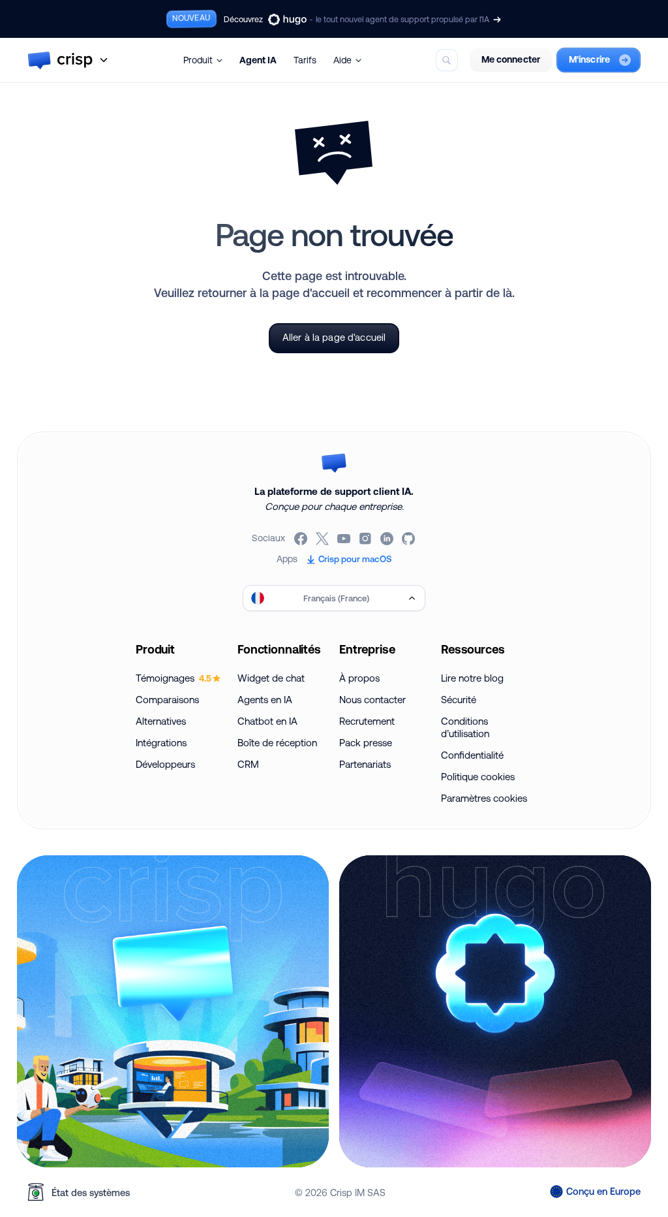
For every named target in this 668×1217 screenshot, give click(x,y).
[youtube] (344, 538)
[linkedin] (387, 538)
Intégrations (161, 742)
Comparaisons (167, 699)
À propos (359, 678)
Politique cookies (478, 776)
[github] (409, 538)
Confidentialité (472, 755)
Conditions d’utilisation (465, 727)
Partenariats (365, 764)
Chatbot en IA (267, 721)
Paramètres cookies (484, 798)
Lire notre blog (472, 678)
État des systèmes (91, 1192)
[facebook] (301, 538)
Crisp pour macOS (354, 559)
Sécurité (458, 699)
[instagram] (366, 538)
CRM (248, 764)
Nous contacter (372, 699)
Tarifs (305, 60)
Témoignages (173, 678)
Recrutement (367, 721)
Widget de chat (271, 678)
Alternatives (161, 721)
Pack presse (365, 742)
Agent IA (258, 60)
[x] (323, 538)
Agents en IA (264, 699)
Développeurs (165, 764)
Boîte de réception (277, 742)
